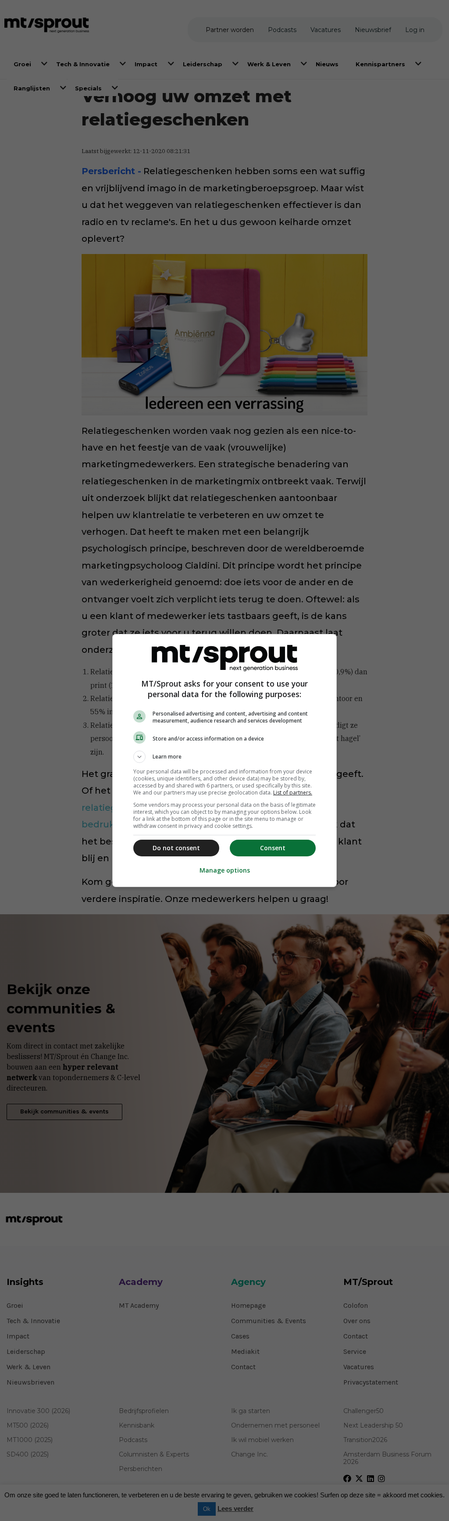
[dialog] (224, 760)
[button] (224, 757)
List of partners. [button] (292, 792)
